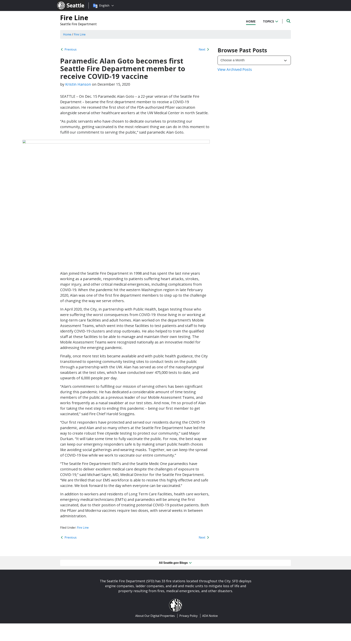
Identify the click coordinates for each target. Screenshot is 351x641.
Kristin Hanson (78, 84)
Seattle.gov (65, 2)
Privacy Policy (188, 616)
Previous (70, 49)
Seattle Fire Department (78, 24)
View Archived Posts (235, 69)
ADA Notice (210, 616)
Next (202, 49)
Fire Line (74, 17)
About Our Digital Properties (155, 616)
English (104, 5)
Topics (269, 21)
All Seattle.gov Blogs (173, 562)
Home (251, 21)
